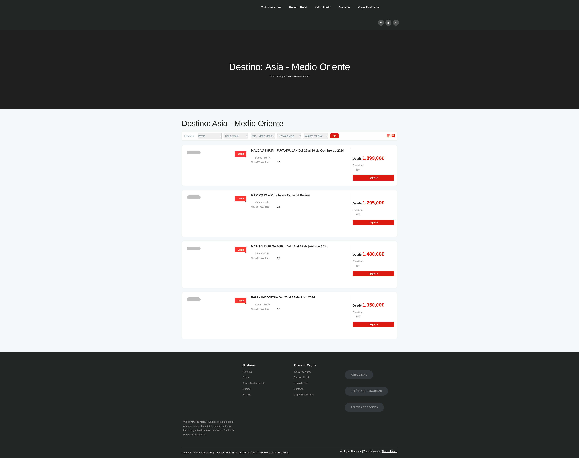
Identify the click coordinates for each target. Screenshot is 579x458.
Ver (334, 136)
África (246, 377)
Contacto (344, 7)
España (247, 394)
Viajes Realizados (369, 7)
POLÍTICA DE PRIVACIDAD (366, 391)
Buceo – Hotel (298, 7)
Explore (373, 178)
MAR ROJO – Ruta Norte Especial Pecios (280, 195)
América (247, 371)
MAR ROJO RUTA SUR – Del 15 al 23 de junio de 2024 (289, 246)
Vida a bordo (323, 7)
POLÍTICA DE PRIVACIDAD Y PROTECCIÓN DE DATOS (257, 452)
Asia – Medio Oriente (254, 383)
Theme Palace (389, 451)
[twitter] (388, 23)
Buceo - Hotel (262, 157)
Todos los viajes (271, 7)
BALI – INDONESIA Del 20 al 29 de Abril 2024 (283, 297)
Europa (247, 389)
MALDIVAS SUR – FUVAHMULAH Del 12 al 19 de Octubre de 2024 (297, 150)
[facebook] (381, 23)
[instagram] (396, 23)
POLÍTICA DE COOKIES (364, 407)
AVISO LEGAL (359, 374)
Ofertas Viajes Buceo (212, 452)
